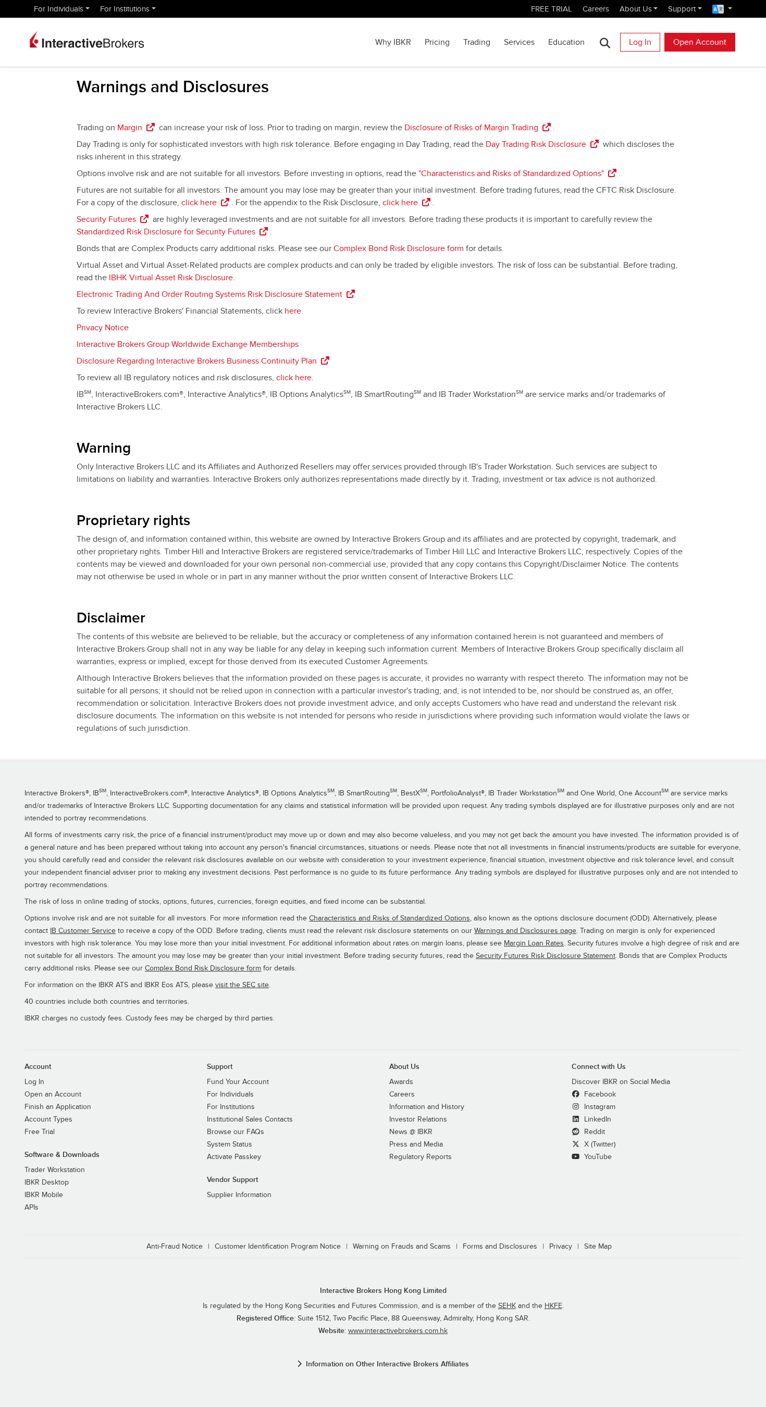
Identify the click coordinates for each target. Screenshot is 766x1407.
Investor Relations (418, 1119)
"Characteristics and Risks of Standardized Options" (511, 173)
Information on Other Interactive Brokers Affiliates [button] (387, 1364)
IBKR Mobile (43, 1195)
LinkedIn (596, 1119)
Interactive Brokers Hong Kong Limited (383, 1290)
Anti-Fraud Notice (174, 1246)
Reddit (593, 1132)
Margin (129, 127)
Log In (640, 42)
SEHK (507, 1306)
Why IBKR (393, 42)
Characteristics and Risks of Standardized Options (389, 918)
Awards (401, 1082)
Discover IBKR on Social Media (621, 1082)
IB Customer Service (83, 931)
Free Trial (39, 1132)
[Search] (605, 42)
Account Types (48, 1119)
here (293, 311)
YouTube (597, 1157)
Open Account (699, 42)
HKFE (553, 1306)
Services (519, 42)
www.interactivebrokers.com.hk (398, 1331)
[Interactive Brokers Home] (87, 39)
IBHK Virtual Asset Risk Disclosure (171, 277)
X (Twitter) (598, 1144)
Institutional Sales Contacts (250, 1119)
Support (682, 9)
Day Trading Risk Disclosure (536, 144)
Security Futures (106, 219)
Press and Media (416, 1144)
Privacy (560, 1246)
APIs (31, 1207)
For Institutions (125, 9)
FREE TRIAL (551, 9)
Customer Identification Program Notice (278, 1246)
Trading (476, 42)
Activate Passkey (234, 1157)
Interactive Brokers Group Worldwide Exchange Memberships (188, 344)
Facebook (599, 1094)
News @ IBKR (411, 1132)
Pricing (437, 42)
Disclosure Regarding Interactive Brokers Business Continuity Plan (197, 361)
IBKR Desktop (46, 1182)
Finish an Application (57, 1107)
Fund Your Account (238, 1082)
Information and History (426, 1107)
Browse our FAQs (235, 1132)
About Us (636, 9)
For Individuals (58, 9)
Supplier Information (239, 1195)
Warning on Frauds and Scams (402, 1246)
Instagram (598, 1107)
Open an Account (52, 1094)
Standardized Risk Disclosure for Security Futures (166, 232)
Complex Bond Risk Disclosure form (398, 248)
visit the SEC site (242, 985)
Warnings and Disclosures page (525, 931)
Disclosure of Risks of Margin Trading (471, 127)
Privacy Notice (103, 327)
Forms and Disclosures (500, 1246)
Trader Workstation (54, 1170)
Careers (596, 9)
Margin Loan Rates (534, 943)
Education (566, 42)
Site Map (598, 1246)
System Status (229, 1144)
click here (199, 202)
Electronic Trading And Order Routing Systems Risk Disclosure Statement (209, 294)
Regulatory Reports (420, 1157)
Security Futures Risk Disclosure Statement (545, 956)
